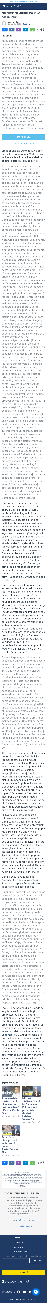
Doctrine (26, 24)
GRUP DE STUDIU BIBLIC (24, 144)
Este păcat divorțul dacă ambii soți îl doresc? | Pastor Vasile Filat (10, 1145)
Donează (23, 1272)
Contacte (19, 1242)
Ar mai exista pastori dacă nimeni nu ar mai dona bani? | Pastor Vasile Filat (11, 1106)
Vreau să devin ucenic (23, 1220)
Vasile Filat (13, 22)
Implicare (18, 1247)
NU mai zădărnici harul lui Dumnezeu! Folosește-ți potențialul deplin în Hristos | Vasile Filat (31, 1109)
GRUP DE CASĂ (23, 137)
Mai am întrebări (23, 1226)
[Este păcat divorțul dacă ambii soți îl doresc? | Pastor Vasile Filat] (11, 1130)
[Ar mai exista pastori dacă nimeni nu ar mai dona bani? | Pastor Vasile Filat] (11, 1091)
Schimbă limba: (21, 1251)
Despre (17, 1237)
